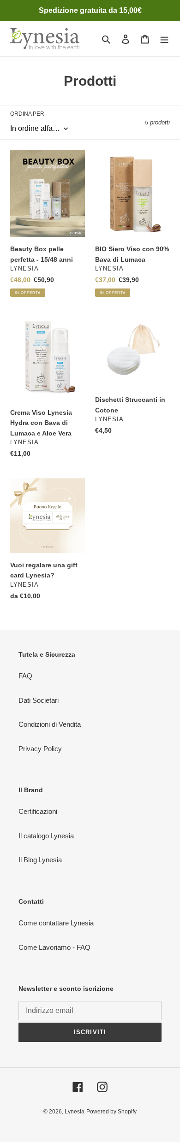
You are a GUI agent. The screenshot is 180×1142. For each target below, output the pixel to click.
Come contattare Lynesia (56, 923)
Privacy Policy (40, 749)
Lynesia (74, 1111)
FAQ (25, 676)
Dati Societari (38, 700)
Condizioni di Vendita (49, 724)
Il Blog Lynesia (40, 860)
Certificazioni (37, 811)
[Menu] (164, 39)
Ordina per (27, 114)
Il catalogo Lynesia (46, 836)
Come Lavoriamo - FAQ (54, 947)
